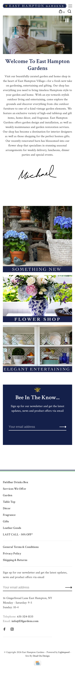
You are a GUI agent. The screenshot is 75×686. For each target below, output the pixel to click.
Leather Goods (12, 528)
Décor (7, 508)
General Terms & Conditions (21, 547)
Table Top (9, 502)
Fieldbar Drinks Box (15, 482)
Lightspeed (64, 652)
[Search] (70, 12)
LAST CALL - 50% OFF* (18, 535)
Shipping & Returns (15, 560)
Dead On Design (41, 656)
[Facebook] (4, 630)
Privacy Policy (12, 554)
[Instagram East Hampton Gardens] (12, 630)
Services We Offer (14, 489)
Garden (7, 495)
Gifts (6, 521)
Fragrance (9, 515)
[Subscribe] (61, 427)
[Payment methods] (37, 664)
